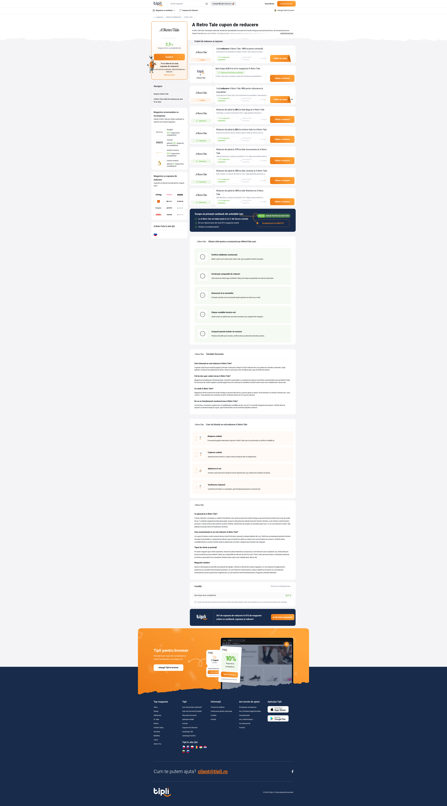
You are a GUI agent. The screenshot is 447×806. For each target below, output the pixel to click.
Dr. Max (156, 719)
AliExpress (157, 715)
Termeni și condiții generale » (281, 586)
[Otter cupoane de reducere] (158, 214)
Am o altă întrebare (246, 719)
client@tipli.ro (213, 771)
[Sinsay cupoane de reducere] (158, 195)
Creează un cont (286, 4)
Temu (156, 707)
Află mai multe (169, 75)
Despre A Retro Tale (161, 94)
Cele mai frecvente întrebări (192, 711)
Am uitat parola (244, 723)
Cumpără (169, 57)
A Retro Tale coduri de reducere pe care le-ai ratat (168, 100)
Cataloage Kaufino (189, 736)
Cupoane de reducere (189, 727)
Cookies (213, 715)
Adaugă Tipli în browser (168, 667)
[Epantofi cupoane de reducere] (169, 201)
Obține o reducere (282, 78)
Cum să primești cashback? (192, 707)
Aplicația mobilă (188, 719)
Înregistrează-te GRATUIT (273, 223)
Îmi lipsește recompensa (247, 707)
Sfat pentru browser (189, 715)
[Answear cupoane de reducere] (180, 195)
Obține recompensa (230, 674)
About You (157, 744)
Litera (156, 740)
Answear (157, 732)
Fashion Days (158, 727)
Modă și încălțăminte (173, 17)
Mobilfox (157, 736)
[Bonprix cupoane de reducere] (158, 208)
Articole (185, 723)
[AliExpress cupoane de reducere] (169, 195)
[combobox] (188, 3)
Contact (242, 727)
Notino (156, 723)
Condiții (263, 58)
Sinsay (156, 711)
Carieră (213, 719)
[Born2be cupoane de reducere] (158, 201)
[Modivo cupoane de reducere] (169, 208)
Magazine (159, 17)
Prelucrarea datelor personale (221, 711)
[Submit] (206, 3)
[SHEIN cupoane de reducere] (180, 201)
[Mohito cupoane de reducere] (180, 214)
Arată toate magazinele (283, 617)
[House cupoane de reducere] (169, 214)
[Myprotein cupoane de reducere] (180, 208)
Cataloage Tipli (187, 732)
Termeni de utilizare (218, 707)
